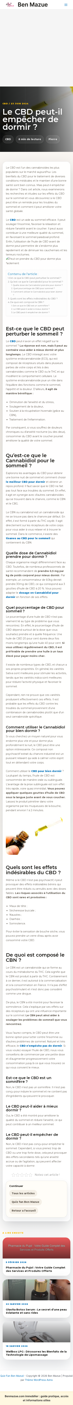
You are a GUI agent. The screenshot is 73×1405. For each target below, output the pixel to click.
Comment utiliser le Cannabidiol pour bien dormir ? (37, 293)
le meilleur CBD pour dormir (25, 481)
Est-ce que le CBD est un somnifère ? (31, 305)
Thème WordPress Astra (39, 1379)
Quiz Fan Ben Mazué (12, 1375)
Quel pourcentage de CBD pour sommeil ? (34, 288)
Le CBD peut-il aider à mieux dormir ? (31, 309)
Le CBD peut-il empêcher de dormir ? (31, 312)
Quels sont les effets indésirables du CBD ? (34, 298)
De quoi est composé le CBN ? (27, 302)
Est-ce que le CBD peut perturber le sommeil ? (35, 278)
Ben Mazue (33, 4)
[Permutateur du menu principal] (66, 4)
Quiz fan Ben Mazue (25, 1201)
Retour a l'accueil (24, 1210)
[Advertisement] (36, 48)
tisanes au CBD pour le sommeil (28, 538)
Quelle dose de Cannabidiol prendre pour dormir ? (38, 285)
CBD (8, 139)
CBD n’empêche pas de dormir (41, 1045)
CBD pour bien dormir (46, 771)
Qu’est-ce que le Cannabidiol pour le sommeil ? (36, 281)
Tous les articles (23, 1193)
